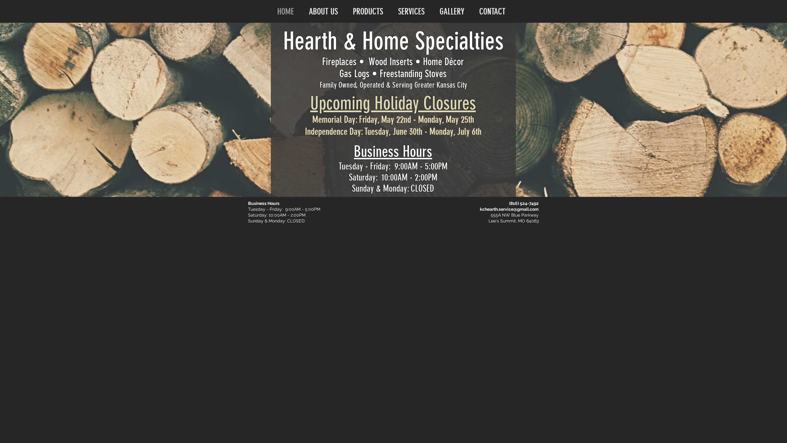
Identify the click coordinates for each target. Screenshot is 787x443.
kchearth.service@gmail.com (509, 209)
